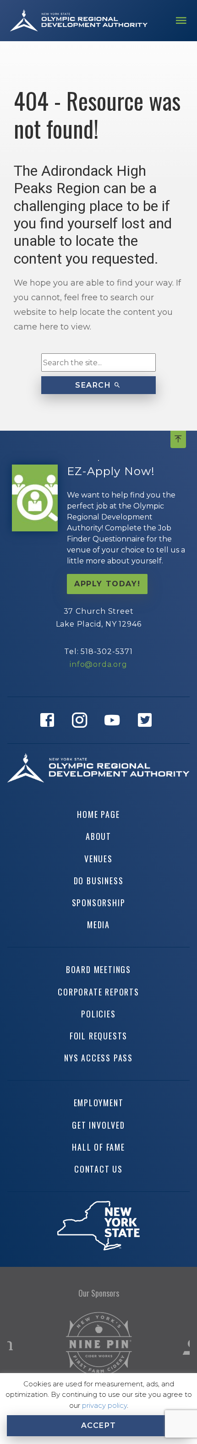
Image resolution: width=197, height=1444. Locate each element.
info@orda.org (98, 664)
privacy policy (104, 1405)
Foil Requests (98, 1036)
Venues (98, 859)
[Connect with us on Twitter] (147, 720)
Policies (98, 1014)
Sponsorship (99, 903)
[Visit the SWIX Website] (99, 1344)
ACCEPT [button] (98, 1425)
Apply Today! (107, 583)
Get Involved (98, 1125)
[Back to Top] (178, 439)
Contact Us (98, 1169)
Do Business (99, 881)
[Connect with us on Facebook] (49, 720)
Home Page (98, 814)
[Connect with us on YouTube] (114, 720)
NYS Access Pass (98, 1058)
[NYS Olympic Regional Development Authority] (79, 20)
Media (98, 924)
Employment (99, 1103)
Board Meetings (98, 969)
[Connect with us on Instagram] (82, 720)
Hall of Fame (98, 1147)
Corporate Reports (98, 992)
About (98, 836)
